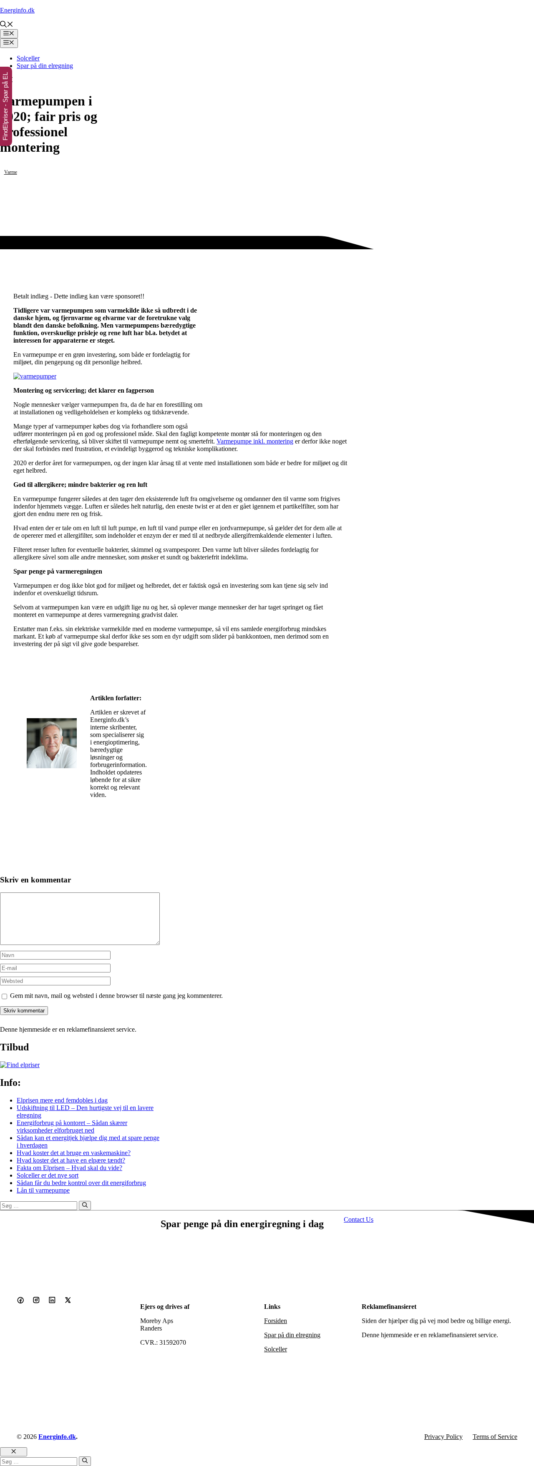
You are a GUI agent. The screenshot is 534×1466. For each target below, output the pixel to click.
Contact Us (358, 1219)
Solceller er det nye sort (47, 1175)
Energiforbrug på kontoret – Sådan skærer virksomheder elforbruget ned (72, 1126)
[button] (6, 25)
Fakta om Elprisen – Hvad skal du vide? (69, 1167)
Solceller (28, 58)
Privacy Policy (443, 1436)
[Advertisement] (277, 366)
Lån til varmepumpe (43, 1190)
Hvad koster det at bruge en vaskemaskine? (74, 1152)
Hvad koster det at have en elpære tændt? (71, 1160)
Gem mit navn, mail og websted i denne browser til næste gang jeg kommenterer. (116, 995)
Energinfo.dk (17, 10)
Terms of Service (495, 1436)
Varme (10, 172)
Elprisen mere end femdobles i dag (62, 1100)
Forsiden (275, 1320)
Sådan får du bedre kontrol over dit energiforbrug (81, 1182)
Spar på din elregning (45, 65)
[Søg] (85, 1205)
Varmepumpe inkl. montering (255, 441)
